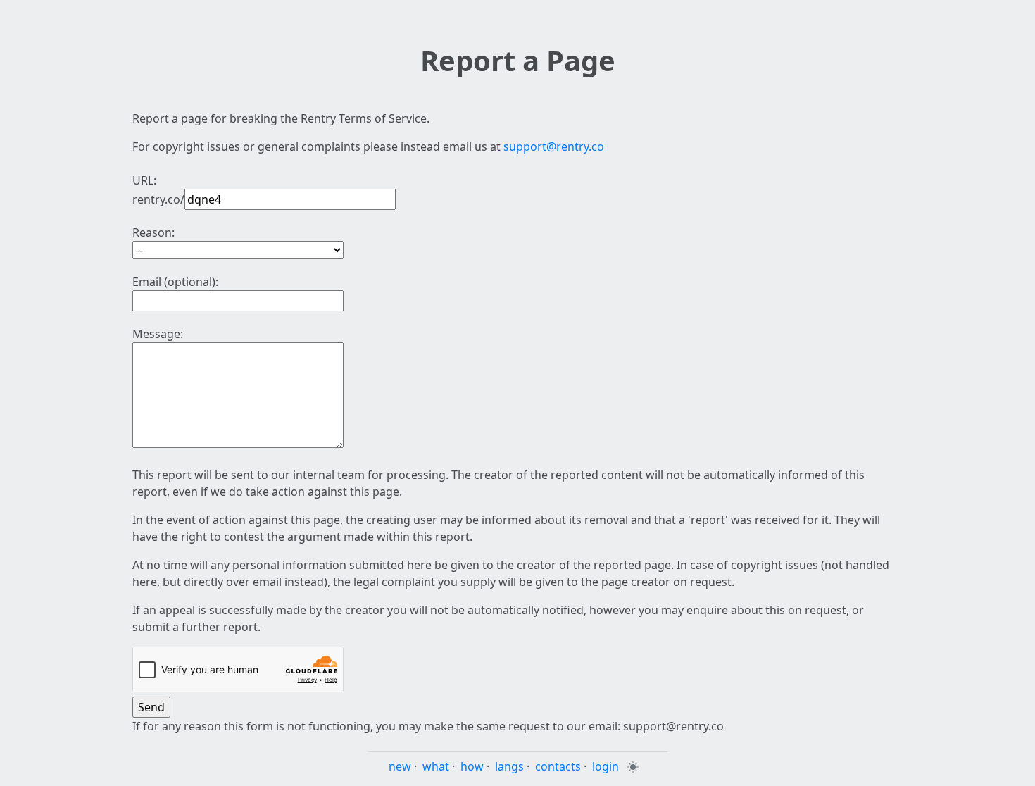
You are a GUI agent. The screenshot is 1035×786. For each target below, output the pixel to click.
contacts (558, 766)
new (400, 766)
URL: (144, 180)
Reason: (153, 232)
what (435, 766)
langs (509, 766)
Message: (157, 334)
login (605, 766)
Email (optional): (175, 281)
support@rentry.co (553, 146)
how (472, 766)
